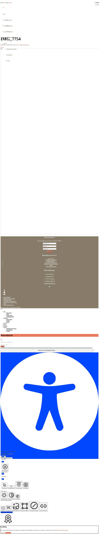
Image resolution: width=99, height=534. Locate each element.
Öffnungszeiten (51, 261)
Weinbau (5, 318)
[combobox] (47, 349)
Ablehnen (3, 532)
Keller (7, 37)
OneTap (11, 453)
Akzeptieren (8, 532)
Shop (4, 324)
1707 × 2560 (19, 45)
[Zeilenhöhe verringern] (3, 479)
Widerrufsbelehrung (51, 266)
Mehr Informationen (63, 530)
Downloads (9, 54)
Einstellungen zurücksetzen (6, 512)
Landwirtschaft (10, 316)
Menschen (9, 20)
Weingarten (9, 25)
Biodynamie (9, 315)
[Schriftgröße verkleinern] (3, 461)
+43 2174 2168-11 (50, 281)
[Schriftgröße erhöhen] (3, 456)
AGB (51, 265)
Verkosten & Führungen (51, 262)
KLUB (5, 323)
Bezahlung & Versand (51, 260)
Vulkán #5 (26, 45)
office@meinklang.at (50, 283)
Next (2, 47)
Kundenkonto (51, 258)
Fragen (8, 60)
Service (5, 43)
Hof (4, 14)
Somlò (8, 31)
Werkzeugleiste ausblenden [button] (6, 458)
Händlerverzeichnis (11, 49)
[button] (93, 350)
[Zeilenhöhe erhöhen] (3, 474)
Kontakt (5, 326)
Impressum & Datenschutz (51, 264)
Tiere (7, 314)
